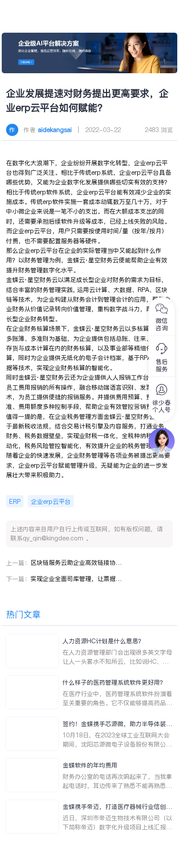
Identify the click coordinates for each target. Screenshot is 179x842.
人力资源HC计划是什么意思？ (103, 641)
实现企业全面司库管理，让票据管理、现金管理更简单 (76, 578)
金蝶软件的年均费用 (90, 765)
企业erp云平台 (51, 501)
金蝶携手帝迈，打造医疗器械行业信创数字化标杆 (117, 806)
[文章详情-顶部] (89, 53)
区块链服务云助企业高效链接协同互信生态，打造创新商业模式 (76, 562)
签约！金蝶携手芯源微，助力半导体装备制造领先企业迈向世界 (117, 724)
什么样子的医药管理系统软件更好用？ (114, 682)
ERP (14, 501)
